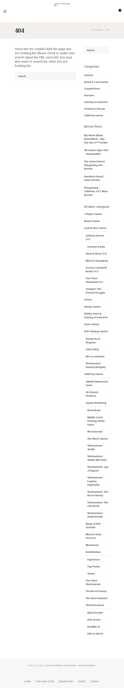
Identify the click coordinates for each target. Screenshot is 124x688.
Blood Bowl (93, 410)
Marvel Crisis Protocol (93, 536)
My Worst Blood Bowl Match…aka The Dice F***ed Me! (96, 139)
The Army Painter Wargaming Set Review (94, 165)
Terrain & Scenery (96, 591)
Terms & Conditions (54, 665)
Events (88, 299)
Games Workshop (96, 402)
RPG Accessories (95, 356)
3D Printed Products (92, 393)
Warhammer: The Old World (97, 504)
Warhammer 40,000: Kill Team (97, 457)
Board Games (92, 221)
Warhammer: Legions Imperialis (95, 481)
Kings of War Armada (93, 525)
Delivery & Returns (86, 665)
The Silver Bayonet (97, 598)
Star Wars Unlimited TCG (94, 280)
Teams (91, 573)
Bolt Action (93, 619)
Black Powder (95, 612)
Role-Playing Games (96, 331)
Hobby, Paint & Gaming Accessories (96, 315)
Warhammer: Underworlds (95, 514)
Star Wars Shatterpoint (93, 582)
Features (89, 95)
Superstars (93, 559)
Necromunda (95, 431)
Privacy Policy (70, 665)
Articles (88, 75)
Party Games (91, 324)
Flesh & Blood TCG (96, 253)
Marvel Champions (97, 260)
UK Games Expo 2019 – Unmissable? (96, 151)
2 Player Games (93, 213)
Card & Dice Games (95, 227)
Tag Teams (93, 566)
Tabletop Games (93, 115)
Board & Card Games (96, 81)
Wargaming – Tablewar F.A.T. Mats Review (96, 191)
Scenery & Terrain (94, 108)
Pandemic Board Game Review (93, 178)
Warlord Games (95, 605)
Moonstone (92, 544)
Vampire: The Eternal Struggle (95, 290)
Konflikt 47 (93, 626)
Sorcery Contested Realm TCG (96, 269)
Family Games (92, 306)
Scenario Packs (96, 246)
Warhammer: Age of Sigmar (97, 468)
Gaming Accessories (96, 101)
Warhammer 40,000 (95, 447)
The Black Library (97, 438)
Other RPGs (92, 349)
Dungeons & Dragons (93, 340)
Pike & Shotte (95, 633)
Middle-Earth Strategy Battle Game (96, 421)
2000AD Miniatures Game (97, 383)
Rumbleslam (93, 551)
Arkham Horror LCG (95, 237)
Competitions (92, 88)
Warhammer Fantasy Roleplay (96, 365)
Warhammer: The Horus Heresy (97, 493)
